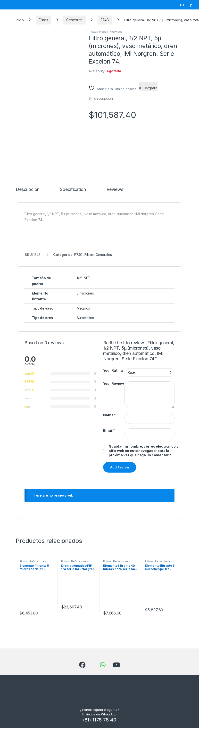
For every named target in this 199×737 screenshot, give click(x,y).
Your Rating (113, 370)
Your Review (113, 383)
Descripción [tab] (27, 189)
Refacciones (37, 561)
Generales (74, 20)
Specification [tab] (73, 189)
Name (109, 415)
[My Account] (192, 5)
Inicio (20, 20)
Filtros (43, 20)
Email (109, 430)
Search (182, 4)
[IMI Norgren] (125, 147)
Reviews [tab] (115, 189)
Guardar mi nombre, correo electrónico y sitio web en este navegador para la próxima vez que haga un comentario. (143, 450)
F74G (105, 20)
